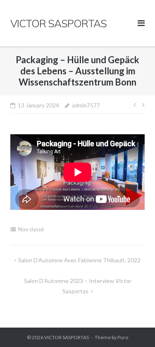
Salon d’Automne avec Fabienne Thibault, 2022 (79, 260)
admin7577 (86, 105)
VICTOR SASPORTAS (66, 337)
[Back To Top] (134, 327)
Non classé (31, 229)
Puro (122, 337)
